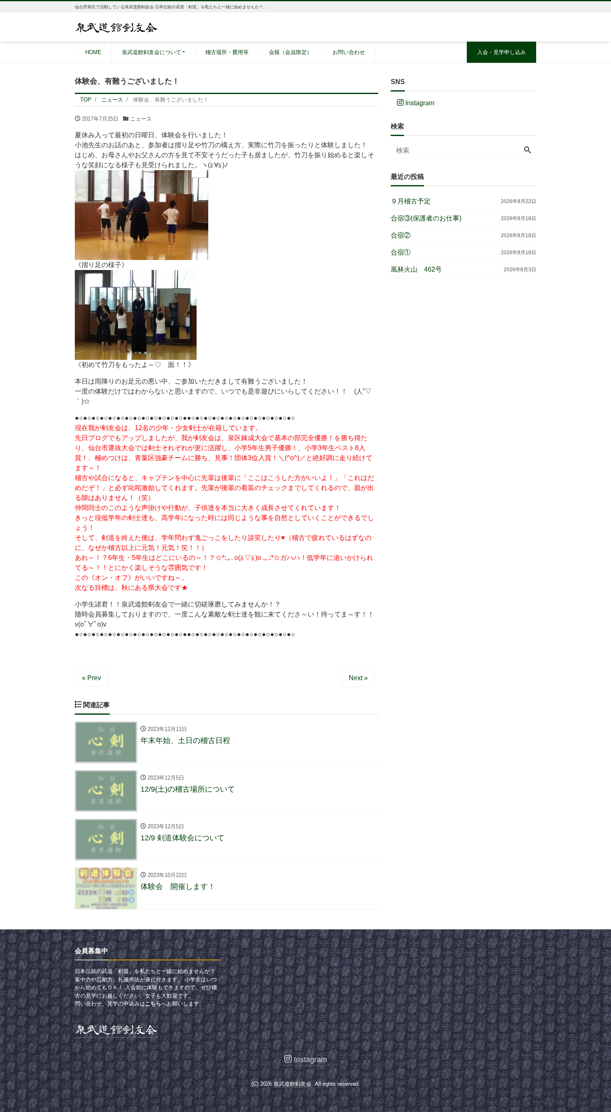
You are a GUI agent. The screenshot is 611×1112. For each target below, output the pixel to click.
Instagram (419, 102)
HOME (93, 52)
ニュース (141, 119)
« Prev (91, 677)
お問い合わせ (349, 52)
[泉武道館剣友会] (116, 26)
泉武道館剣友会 (292, 1084)
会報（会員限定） (290, 52)
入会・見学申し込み (501, 52)
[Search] (527, 150)
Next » (358, 677)
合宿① (401, 252)
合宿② (401, 235)
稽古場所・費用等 (227, 52)
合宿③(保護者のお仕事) (426, 218)
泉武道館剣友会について (151, 52)
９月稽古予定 (411, 201)
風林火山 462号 (416, 269)
